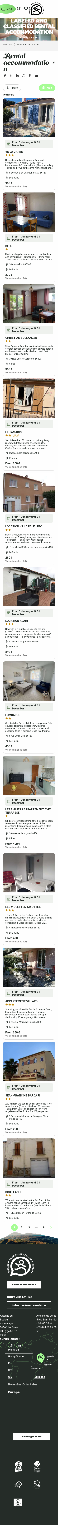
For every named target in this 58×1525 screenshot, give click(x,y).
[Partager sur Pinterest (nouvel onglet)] (29, 76)
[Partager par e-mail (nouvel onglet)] (36, 76)
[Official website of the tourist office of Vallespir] (36, 8)
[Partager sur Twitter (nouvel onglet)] (11, 76)
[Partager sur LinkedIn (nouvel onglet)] (17, 76)
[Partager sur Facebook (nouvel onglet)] (4, 76)
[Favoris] (26, 9)
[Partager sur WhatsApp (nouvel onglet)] (23, 76)
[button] (53, 62)
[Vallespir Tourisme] (20, 1264)
